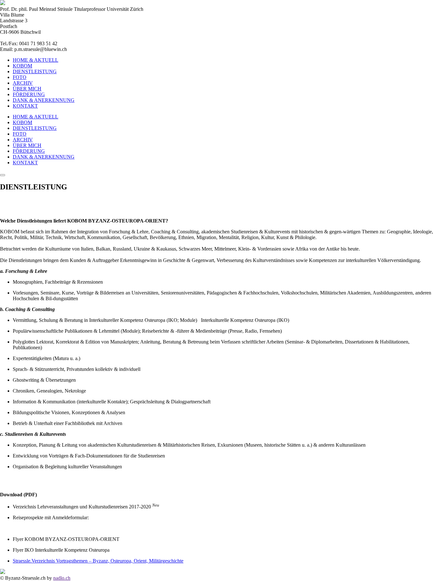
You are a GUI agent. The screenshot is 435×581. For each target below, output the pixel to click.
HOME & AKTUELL (35, 60)
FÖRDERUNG (29, 94)
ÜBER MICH (27, 88)
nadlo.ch (61, 578)
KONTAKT (25, 106)
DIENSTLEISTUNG (35, 71)
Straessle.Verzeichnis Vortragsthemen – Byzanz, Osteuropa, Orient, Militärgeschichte (98, 560)
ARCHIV (23, 83)
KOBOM (22, 65)
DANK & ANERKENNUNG (44, 100)
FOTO (19, 77)
